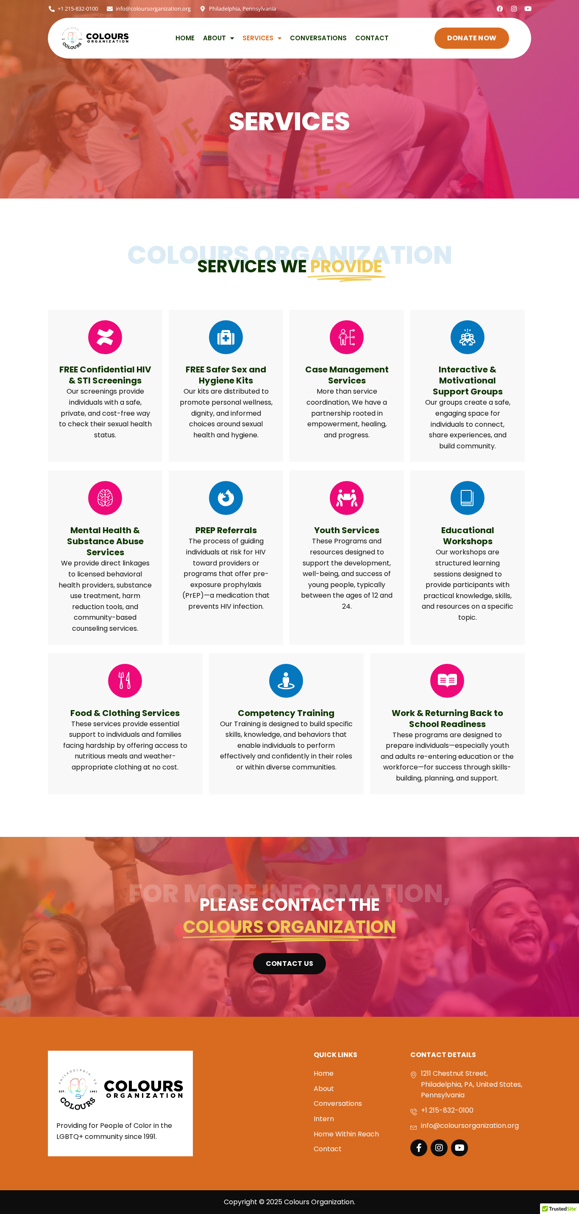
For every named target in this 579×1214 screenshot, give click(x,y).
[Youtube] (528, 9)
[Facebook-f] (418, 1147)
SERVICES (257, 38)
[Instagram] (514, 9)
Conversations (318, 38)
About (214, 38)
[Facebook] (500, 9)
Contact (372, 38)
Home (185, 38)
